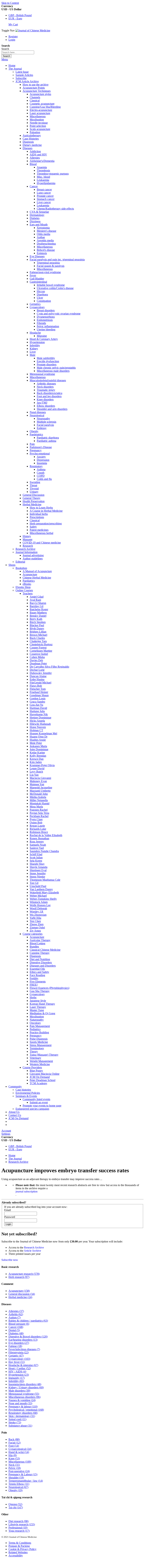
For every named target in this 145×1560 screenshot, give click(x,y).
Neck (14, 1464)
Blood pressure (18, 1323)
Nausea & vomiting (22, 1400)
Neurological (18, 1487)
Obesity (15, 1490)
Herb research (18, 1277)
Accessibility (15, 1555)
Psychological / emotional (26, 1409)
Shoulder (16, 1477)
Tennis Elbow (18, 1483)
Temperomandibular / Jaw (25, 1480)
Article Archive (32, 1250)
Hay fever (16, 1361)
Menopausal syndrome (23, 1393)
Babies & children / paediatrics (28, 1320)
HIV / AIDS (17, 1371)
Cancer (15, 1327)
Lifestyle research (21, 1524)
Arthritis (15, 1314)
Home (11, 65)
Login (11, 39)
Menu (4, 59)
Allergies (16, 1311)
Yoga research (19, 1530)
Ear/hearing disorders (22, 1339)
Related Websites (18, 1552)
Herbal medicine (20, 1297)
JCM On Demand (18, 1118)
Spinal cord (17, 1419)
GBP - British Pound (20, 15)
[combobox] (17, 52)
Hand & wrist (18, 1452)
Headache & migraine (23, 1365)
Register (13, 36)
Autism (14, 1317)
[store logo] (32, 30)
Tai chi (15, 1507)
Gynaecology (19, 1358)
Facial (14, 1442)
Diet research (18, 1521)
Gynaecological (19, 1448)
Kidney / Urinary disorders (26, 1387)
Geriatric (16, 1355)
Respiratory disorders (22, 1412)
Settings (5, 1133)
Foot (13, 1445)
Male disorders (19, 1390)
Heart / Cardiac (19, 1368)
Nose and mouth (20, 1403)
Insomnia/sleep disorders (24, 1384)
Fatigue (15, 1346)
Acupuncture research (24, 1273)
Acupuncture (19, 1290)
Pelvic (14, 1468)
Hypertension (18, 1374)
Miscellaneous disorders (24, 1396)
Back (14, 1439)
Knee (14, 1458)
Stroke (14, 1422)
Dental (14, 1330)
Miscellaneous (19, 1461)
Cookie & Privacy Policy (22, 1549)
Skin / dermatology (21, 1416)
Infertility (16, 1381)
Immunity (16, 1377)
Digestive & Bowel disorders (28, 1336)
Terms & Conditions (19, 1542)
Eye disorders (18, 1342)
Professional (17, 1527)
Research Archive (18, 1161)
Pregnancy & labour (22, 1406)
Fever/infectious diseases (24, 1349)
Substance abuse (20, 1425)
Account (6, 1130)
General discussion (21, 1293)
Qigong (15, 1504)
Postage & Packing (19, 1545)
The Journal (15, 1158)
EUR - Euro (15, 18)
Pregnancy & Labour (22, 1474)
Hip (12, 1455)
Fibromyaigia (18, 1352)
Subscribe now (9, 1259)
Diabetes (16, 1333)
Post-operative (19, 1471)
